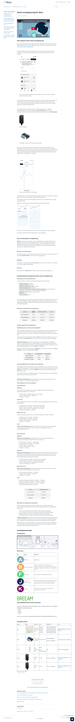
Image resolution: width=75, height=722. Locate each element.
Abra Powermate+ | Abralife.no (64, 639)
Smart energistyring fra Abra (8, 24)
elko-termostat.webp (22, 671)
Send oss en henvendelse (60, 2)
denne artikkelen (42, 232)
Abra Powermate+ (20, 701)
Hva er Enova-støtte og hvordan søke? (8, 32)
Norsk (69, 717)
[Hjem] (7, 2)
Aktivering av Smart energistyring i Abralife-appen (27, 697)
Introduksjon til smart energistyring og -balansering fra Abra (8, 15)
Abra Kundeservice (7, 6)
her (56, 616)
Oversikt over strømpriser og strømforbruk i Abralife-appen (9, 36)
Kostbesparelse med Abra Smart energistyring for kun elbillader (9, 28)
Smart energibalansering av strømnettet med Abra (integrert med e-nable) (9, 20)
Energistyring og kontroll (16, 6)
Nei (40, 681)
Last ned (22, 672)
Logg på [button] (68, 2)
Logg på (18, 711)
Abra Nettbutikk (41, 255)
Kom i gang (25, 6)
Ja (34, 681)
